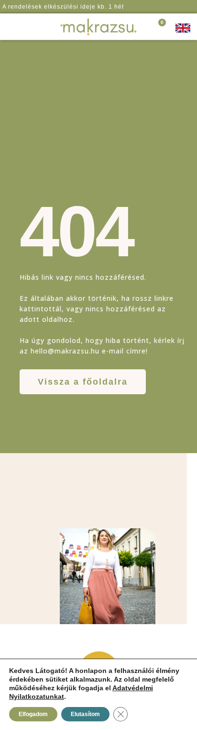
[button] (28, 27)
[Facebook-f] (166, 7)
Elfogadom (33, 714)
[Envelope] (184, 7)
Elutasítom (85, 714)
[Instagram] (175, 7)
